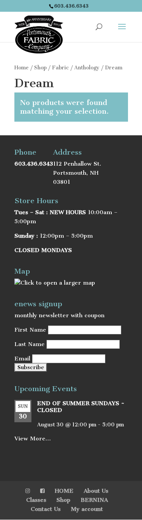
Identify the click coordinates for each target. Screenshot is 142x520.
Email (22, 358)
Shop (40, 67)
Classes (36, 500)
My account (87, 509)
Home (21, 67)
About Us (96, 490)
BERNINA (94, 500)
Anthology (87, 67)
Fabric (60, 67)
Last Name (29, 344)
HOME (64, 490)
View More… (32, 438)
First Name (30, 329)
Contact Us (46, 509)
